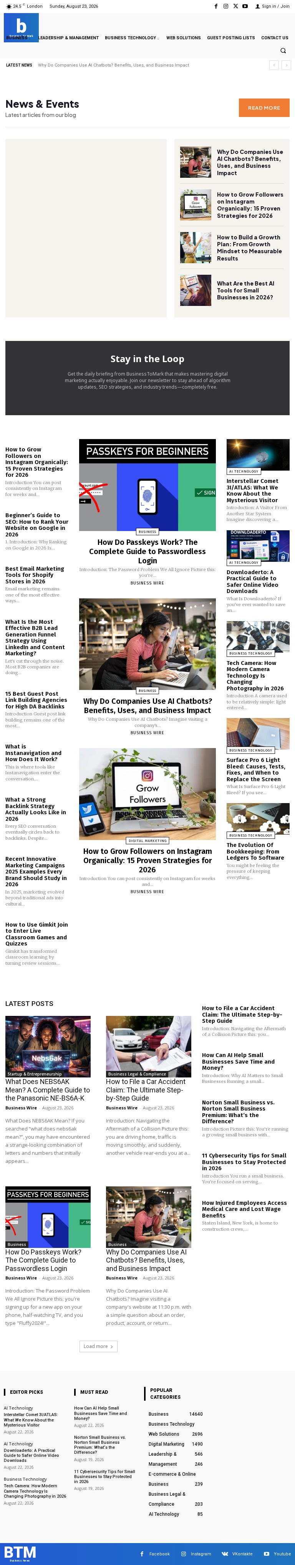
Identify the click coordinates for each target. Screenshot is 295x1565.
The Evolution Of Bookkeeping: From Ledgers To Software (255, 851)
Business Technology (250, 653)
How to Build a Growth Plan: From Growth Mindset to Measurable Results (249, 248)
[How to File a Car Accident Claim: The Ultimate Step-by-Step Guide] (148, 1046)
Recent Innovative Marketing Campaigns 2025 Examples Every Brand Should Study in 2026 (36, 871)
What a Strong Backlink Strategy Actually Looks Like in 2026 (35, 809)
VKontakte (242, 1554)
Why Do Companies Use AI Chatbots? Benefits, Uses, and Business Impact (250, 162)
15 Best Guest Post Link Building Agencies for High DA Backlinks (36, 700)
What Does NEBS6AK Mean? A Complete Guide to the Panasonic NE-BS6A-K (114, 65)
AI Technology (244, 471)
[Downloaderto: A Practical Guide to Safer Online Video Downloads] (258, 546)
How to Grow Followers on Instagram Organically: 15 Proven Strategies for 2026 (250, 205)
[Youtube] (245, 6)
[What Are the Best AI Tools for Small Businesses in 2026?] (195, 290)
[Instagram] (225, 6)
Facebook (159, 1554)
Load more (96, 1346)
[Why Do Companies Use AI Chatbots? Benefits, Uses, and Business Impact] (195, 162)
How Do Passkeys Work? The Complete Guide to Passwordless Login (147, 551)
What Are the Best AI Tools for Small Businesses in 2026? (245, 290)
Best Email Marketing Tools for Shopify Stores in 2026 (34, 575)
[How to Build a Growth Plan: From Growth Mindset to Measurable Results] (195, 247)
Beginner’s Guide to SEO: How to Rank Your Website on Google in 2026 (36, 525)
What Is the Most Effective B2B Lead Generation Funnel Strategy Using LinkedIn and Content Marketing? (35, 637)
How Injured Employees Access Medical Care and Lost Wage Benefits (244, 1209)
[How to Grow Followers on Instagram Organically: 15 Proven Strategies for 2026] (195, 204)
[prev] (274, 65)
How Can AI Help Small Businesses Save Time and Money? (238, 1061)
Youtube (282, 1554)
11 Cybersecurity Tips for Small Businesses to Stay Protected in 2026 (244, 1162)
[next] (286, 65)
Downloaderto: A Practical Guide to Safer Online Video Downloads (252, 582)
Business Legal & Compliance (137, 1074)
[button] (283, 51)
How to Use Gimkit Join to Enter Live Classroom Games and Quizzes (36, 934)
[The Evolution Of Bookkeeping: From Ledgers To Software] (258, 819)
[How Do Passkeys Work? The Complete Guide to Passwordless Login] (147, 485)
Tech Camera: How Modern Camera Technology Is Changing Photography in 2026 (255, 676)
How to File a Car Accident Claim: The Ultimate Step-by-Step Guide (146, 1089)
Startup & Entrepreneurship (35, 1074)
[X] (235, 6)
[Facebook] (216, 6)
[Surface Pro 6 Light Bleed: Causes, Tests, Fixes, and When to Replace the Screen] (258, 734)
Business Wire (147, 583)
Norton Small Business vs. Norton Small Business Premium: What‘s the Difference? (238, 1112)
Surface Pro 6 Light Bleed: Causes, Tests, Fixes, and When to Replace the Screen (256, 770)
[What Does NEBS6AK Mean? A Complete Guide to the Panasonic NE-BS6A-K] (48, 1046)
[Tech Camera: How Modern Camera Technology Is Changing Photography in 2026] (258, 637)
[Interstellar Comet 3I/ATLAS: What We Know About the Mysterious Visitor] (258, 455)
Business (147, 532)
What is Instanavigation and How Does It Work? (33, 753)
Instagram (201, 1554)
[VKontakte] (225, 1554)
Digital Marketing (148, 841)
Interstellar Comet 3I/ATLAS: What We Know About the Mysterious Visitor (252, 491)
